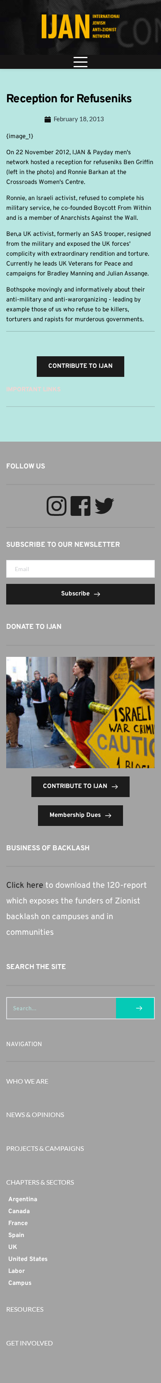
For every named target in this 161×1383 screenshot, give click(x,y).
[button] (80, 62)
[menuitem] (80, 1200)
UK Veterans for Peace (90, 264)
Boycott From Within (122, 208)
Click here (24, 885)
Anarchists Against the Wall (98, 218)
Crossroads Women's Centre (45, 182)
